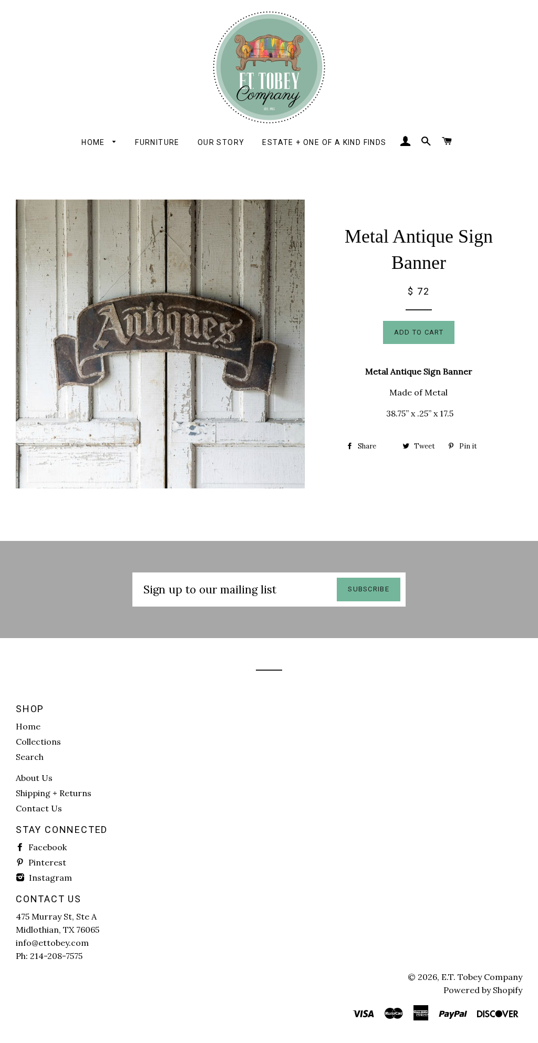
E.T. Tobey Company (481, 977)
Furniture (157, 142)
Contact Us (39, 808)
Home (94, 142)
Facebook (46, 847)
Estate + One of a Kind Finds (324, 142)
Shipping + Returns (53, 793)
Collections (38, 741)
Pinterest (46, 862)
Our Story (221, 142)
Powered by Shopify (482, 990)
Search (30, 757)
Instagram (49, 877)
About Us (34, 778)
